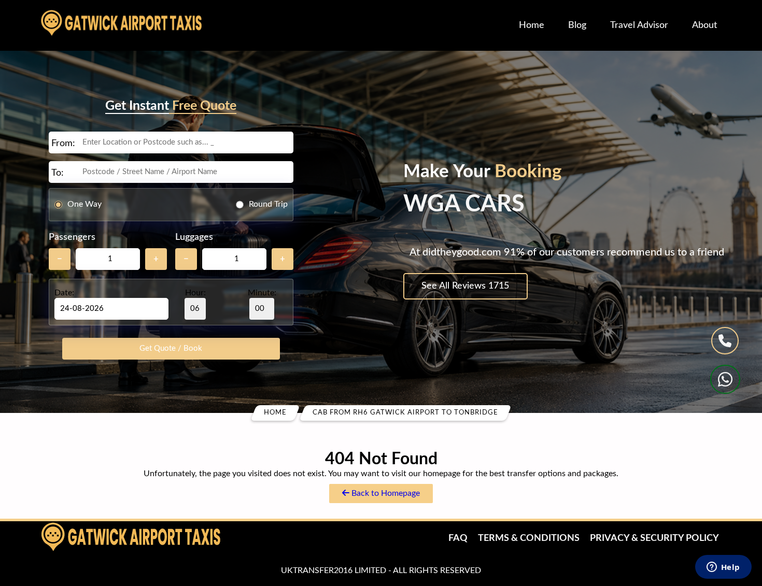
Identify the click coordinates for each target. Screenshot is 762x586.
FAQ (458, 538)
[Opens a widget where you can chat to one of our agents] (723, 568)
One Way (84, 204)
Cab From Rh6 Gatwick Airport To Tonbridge (405, 412)
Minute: (262, 293)
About (704, 25)
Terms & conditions (529, 538)
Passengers (72, 237)
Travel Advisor (639, 25)
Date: (64, 293)
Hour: (195, 293)
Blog (577, 25)
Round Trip (268, 204)
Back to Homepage (384, 493)
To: (57, 173)
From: (63, 143)
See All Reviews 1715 (465, 286)
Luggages (194, 237)
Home (531, 25)
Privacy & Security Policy (654, 538)
